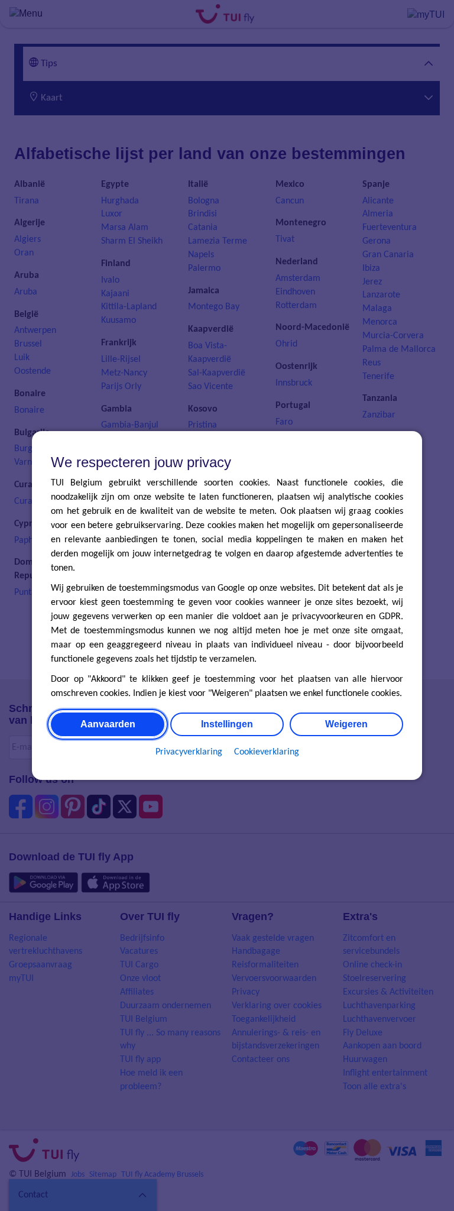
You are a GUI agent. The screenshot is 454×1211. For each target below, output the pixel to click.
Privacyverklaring (188, 752)
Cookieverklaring (266, 752)
